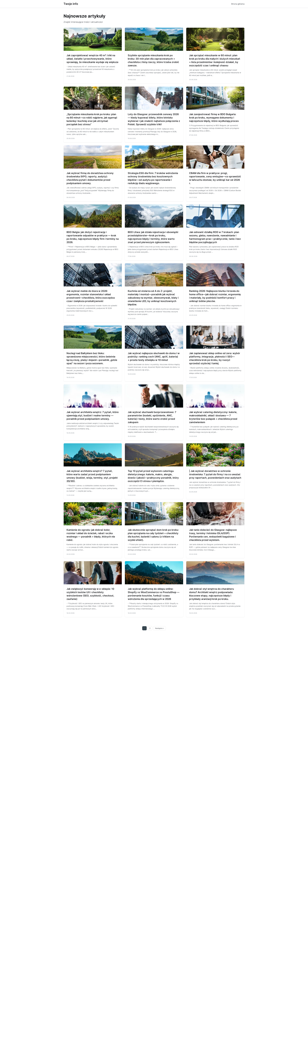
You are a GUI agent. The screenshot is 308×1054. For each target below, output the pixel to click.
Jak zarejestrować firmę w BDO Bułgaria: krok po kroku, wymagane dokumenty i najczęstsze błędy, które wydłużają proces (214, 117)
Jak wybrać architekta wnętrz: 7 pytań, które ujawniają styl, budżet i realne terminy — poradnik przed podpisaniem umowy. (93, 415)
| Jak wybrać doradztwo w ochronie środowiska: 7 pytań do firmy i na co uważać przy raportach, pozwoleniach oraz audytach (215, 474)
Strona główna (237, 4)
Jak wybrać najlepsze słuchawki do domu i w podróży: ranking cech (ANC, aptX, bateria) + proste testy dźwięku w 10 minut (154, 356)
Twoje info (71, 4)
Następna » (159, 628)
